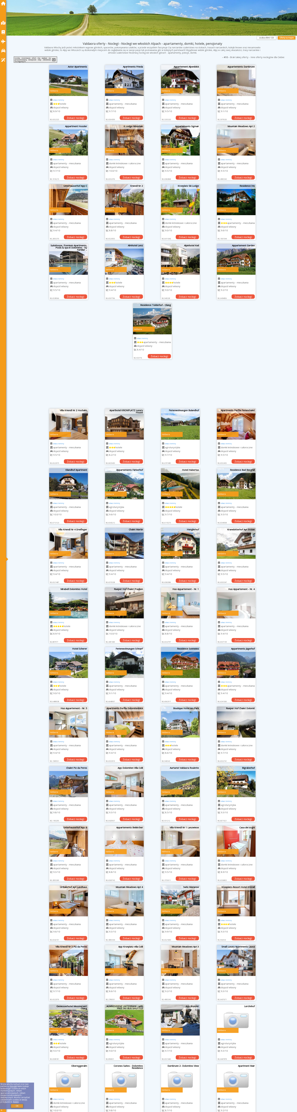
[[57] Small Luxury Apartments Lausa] (236, 960)
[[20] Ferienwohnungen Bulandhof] (180, 424)
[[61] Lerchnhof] (236, 1020)
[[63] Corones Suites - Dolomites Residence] (124, 1079)
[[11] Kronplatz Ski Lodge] (180, 199)
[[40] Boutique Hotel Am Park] (180, 722)
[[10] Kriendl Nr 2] (124, 199)
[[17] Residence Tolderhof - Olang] (152, 318)
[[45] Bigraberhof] (236, 781)
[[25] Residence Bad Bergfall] (236, 483)
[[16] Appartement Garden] (236, 259)
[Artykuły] (4, 32)
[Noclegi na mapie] (4, 23)
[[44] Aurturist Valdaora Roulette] (180, 781)
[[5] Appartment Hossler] (68, 140)
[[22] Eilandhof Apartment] (68, 483)
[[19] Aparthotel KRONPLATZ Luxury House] (124, 424)
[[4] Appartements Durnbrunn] (236, 80)
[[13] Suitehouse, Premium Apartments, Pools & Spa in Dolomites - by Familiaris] (68, 259)
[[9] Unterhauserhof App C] (68, 199)
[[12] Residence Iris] (236, 199)
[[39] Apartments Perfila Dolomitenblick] (124, 722)
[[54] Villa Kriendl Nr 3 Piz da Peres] (68, 960)
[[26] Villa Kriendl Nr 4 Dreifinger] (68, 543)
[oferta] (51, 103)
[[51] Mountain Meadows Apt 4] (124, 900)
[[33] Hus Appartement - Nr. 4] (236, 602)
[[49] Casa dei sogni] (236, 841)
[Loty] (4, 41)
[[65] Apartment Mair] (236, 1079)
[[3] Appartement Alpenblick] (180, 80)
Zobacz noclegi (75, 118)
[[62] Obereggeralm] (68, 1079)
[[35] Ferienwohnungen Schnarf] (124, 662)
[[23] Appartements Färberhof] (124, 483)
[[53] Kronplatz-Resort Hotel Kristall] (236, 900)
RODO (16, 1102)
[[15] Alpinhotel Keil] (180, 259)
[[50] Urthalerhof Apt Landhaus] (68, 900)
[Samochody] (4, 51)
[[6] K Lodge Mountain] (124, 140)
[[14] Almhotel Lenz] (124, 259)
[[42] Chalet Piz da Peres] (68, 781)
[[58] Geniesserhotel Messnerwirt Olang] (68, 1020)
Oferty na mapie (287, 37)
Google (13, 1086)
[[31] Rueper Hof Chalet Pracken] (124, 602)
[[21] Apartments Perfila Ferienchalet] (236, 424)
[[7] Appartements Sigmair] (180, 140)
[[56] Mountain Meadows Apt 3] (180, 960)
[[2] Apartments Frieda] (124, 80)
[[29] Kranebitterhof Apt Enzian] (236, 543)
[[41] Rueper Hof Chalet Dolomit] (236, 722)
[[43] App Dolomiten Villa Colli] (124, 781)
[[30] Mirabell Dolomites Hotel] (68, 602)
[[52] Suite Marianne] (180, 900)
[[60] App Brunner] (180, 1020)
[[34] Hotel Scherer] (68, 662)
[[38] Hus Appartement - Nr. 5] (68, 722)
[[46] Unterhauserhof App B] (68, 841)
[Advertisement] (152, 385)
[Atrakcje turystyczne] (4, 60)
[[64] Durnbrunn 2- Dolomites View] (180, 1079)
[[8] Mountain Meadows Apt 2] (236, 140)
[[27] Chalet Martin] (124, 543)
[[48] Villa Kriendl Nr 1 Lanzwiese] (180, 841)
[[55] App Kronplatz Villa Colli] (124, 960)
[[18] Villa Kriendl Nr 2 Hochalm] (68, 424)
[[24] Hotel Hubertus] (180, 483)
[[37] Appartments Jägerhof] (236, 662)
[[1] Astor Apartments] (68, 80)
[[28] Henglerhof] (180, 543)
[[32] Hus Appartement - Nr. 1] (180, 602)
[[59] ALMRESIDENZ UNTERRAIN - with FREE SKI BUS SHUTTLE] (124, 1020)
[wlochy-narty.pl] (4, 3)
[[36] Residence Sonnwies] (180, 662)
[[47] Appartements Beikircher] (124, 841)
